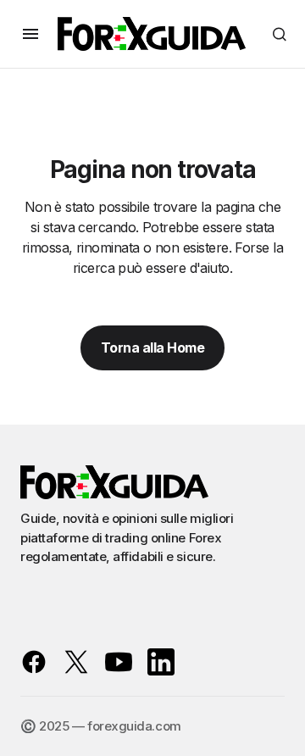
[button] (30, 34)
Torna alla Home (153, 347)
